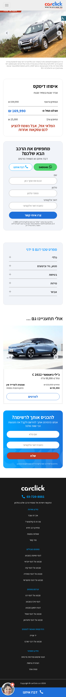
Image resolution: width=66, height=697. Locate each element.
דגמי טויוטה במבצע (33, 555)
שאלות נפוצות (33, 534)
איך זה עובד (33, 515)
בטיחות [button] (53, 274)
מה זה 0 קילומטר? (33, 521)
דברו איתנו (19, 167)
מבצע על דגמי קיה (33, 567)
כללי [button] (54, 257)
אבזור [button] (53, 292)
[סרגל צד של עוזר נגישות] (63, 18)
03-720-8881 (35, 496)
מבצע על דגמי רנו (33, 595)
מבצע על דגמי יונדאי (33, 561)
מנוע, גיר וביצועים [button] (47, 266)
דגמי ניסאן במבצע (33, 607)
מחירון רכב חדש (33, 527)
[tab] (33, 257)
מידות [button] (53, 283)
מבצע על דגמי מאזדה (33, 573)
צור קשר (33, 540)
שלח (33, 456)
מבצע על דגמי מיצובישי (33, 580)
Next (6, 33)
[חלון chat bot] (33, 653)
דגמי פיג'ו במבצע (33, 601)
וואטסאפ (44, 167)
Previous (59, 33)
